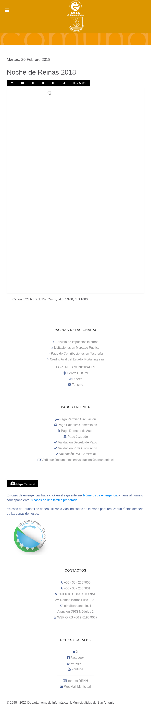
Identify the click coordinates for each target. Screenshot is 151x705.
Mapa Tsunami (25, 484)
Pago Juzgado (78, 436)
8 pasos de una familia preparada (54, 500)
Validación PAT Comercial (77, 454)
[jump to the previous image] (33, 83)
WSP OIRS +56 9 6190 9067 (77, 617)
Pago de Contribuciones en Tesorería (77, 353)
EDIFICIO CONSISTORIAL (77, 594)
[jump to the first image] (22, 83)
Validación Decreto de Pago (77, 442)
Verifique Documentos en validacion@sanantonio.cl (77, 459)
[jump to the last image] (53, 83)
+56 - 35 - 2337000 (77, 582)
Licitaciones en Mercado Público (76, 347)
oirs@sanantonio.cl (77, 605)
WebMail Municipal (77, 686)
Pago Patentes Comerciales (77, 425)
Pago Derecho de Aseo (77, 430)
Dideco (77, 379)
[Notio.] (75, 39)
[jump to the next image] (43, 83)
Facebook (77, 657)
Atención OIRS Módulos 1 (75, 611)
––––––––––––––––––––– (75, 675)
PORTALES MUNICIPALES (75, 367)
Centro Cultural (77, 373)
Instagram (77, 663)
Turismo (77, 384)
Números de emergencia (100, 495)
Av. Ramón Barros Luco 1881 (75, 600)
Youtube (77, 669)
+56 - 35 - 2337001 (77, 588)
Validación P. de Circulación (77, 448)
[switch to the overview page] (12, 83)
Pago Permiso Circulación (77, 419)
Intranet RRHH (77, 680)
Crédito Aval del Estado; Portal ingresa (77, 359)
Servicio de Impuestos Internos (76, 342)
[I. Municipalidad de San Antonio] (75, 8)
